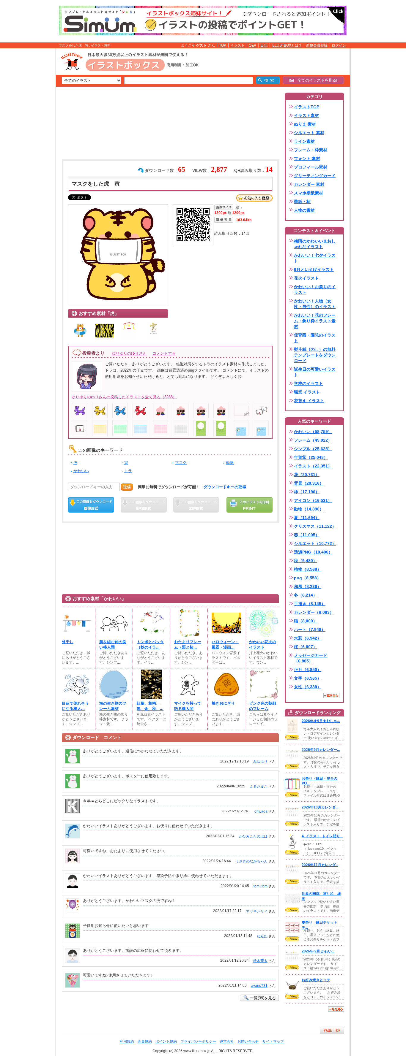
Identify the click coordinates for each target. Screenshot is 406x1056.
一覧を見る (331, 695)
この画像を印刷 (249, 505)
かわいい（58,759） (313, 431)
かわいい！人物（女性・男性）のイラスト (315, 304)
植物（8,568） (307, 569)
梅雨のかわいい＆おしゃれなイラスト (315, 244)
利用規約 (127, 1041)
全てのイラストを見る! (315, 80)
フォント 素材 (307, 158)
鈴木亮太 (260, 961)
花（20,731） (307, 474)
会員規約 (145, 1041)
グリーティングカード (315, 175)
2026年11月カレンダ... (320, 865)
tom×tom (260, 886)
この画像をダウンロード (91, 505)
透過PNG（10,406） (313, 552)
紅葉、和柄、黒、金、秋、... (150, 706)
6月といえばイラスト (314, 269)
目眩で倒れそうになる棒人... (75, 706)
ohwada (260, 811)
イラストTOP (306, 106)
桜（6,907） (305, 646)
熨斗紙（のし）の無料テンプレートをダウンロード (315, 355)
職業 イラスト (307, 392)
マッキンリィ (256, 911)
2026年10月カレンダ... (320, 807)
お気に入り (254, 198)
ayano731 (259, 986)
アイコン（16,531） (313, 500)
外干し (67, 642)
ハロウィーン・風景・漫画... (225, 644)
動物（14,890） (309, 509)
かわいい (81, 471)
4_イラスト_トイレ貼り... (322, 836)
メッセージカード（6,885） (310, 658)
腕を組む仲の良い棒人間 (112, 644)
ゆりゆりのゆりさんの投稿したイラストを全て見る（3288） (124, 397)
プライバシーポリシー (198, 1041)
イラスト (237, 45)
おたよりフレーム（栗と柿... (187, 644)
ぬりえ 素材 (305, 124)
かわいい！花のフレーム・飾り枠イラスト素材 (315, 321)
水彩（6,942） (307, 638)
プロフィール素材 (310, 167)
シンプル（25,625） (313, 448)
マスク (181, 462)
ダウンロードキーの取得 (225, 487)
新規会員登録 (317, 45)
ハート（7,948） (309, 629)
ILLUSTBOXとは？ (287, 45)
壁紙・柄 (302, 201)
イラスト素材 (306, 115)
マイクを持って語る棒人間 (187, 706)
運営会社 (227, 1041)
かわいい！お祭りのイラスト (315, 289)
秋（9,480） (305, 560)
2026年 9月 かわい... (318, 951)
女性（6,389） (307, 686)
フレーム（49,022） (313, 440)
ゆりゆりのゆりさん (129, 353)
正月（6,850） (307, 669)
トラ (128, 471)
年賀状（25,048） (311, 457)
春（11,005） (307, 534)
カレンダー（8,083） (314, 612)
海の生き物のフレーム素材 (112, 706)
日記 (263, 45)
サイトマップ (273, 1041)
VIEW (292, 737)
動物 (230, 462)
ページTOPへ (332, 1030)
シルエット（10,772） (315, 543)
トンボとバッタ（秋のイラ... (150, 644)
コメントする (164, 353)
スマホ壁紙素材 (308, 193)
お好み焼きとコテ (316, 980)
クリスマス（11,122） (315, 526)
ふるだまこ (258, 786)
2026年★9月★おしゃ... (321, 721)
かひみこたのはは (253, 836)
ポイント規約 (166, 1041)
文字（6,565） (307, 678)
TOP (222, 45)
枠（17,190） (307, 491)
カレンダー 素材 (309, 184)
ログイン (339, 45)
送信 (127, 487)
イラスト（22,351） (313, 466)
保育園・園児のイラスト (315, 338)
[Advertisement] (27, 140)
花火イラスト (306, 278)
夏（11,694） (307, 517)
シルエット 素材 (309, 132)
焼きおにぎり (223, 703)
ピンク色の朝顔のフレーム (262, 706)
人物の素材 (304, 210)
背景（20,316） (309, 483)
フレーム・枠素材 (310, 150)
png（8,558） (307, 577)
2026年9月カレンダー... (321, 750)
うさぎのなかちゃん (251, 861)
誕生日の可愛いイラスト (315, 372)
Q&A (252, 45)
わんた (262, 936)
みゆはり (260, 762)
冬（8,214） (305, 595)
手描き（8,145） (309, 603)
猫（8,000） (305, 621)
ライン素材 (304, 141)
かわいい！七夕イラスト (315, 258)
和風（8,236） (307, 586)
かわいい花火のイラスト (262, 644)
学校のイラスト (308, 383)
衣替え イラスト (309, 400)
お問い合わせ (248, 1041)
